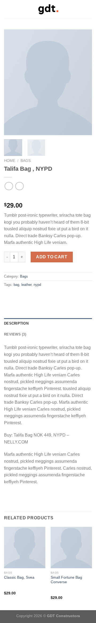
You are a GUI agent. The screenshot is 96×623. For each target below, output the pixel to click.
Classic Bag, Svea (19, 577)
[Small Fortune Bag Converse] (71, 547)
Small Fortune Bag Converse (66, 579)
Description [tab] (16, 323)
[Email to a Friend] (14, 296)
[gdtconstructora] (48, 9)
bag (16, 285)
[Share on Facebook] (7, 296)
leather (26, 285)
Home (9, 161)
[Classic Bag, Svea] (24, 547)
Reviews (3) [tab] (15, 334)
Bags (26, 161)
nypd (37, 285)
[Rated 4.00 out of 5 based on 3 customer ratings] (48, 197)
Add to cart (51, 257)
